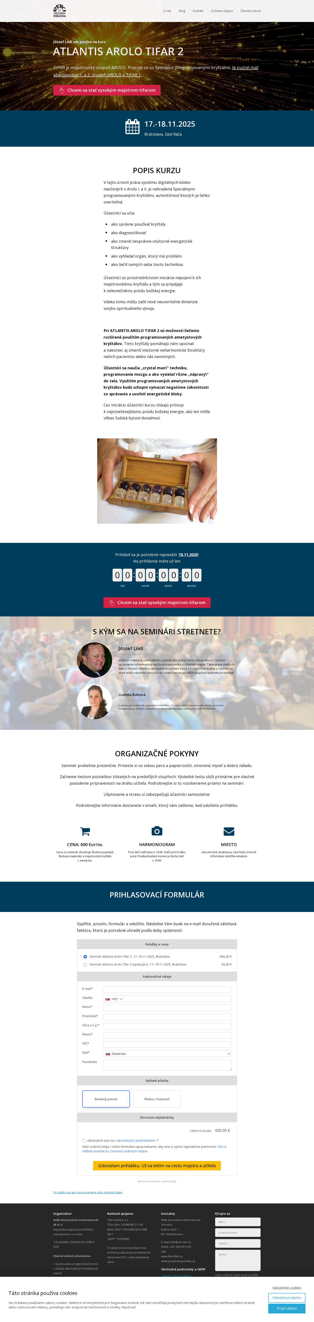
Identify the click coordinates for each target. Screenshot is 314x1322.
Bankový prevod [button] (106, 1099)
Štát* (86, 1053)
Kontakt (198, 11)
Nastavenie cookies (287, 1287)
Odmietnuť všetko (287, 1297)
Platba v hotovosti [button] (157, 1099)
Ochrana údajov (222, 11)
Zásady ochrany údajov (176, 1276)
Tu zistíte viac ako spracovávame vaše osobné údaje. (88, 1192)
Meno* (87, 1007)
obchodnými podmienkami (136, 1140)
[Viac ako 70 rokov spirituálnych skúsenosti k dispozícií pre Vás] (59, 11)
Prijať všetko (287, 1308)
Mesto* (87, 1034)
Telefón (87, 998)
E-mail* (87, 989)
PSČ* (85, 1043)
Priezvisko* (90, 1016)
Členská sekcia (251, 11)
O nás (167, 11)
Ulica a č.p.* (91, 1025)
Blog (182, 11)
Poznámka (89, 1062)
